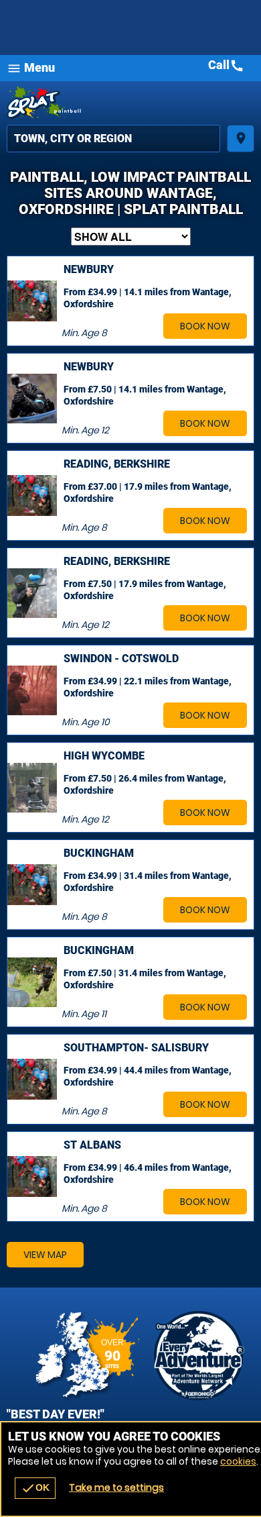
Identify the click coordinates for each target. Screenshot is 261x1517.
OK (35, 1488)
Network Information (199, 1355)
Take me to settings (116, 1487)
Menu (31, 68)
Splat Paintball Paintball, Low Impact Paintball (130, 103)
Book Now (205, 326)
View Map (45, 1254)
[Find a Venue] (113, 138)
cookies (238, 1461)
